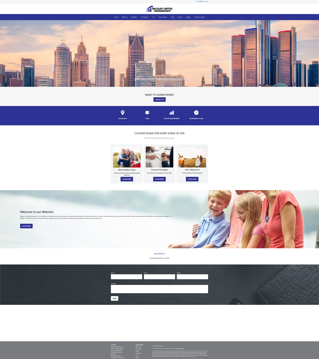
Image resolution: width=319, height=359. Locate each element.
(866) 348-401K (120, 348)
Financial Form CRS (158, 345)
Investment (138, 349)
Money (137, 357)
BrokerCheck (181, 348)
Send (114, 298)
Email (145, 273)
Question (113, 283)
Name (112, 273)
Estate (137, 351)
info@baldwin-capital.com (117, 357)
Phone (179, 273)
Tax (137, 355)
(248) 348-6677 (119, 347)
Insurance (138, 353)
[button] (116, 17)
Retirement (138, 347)
